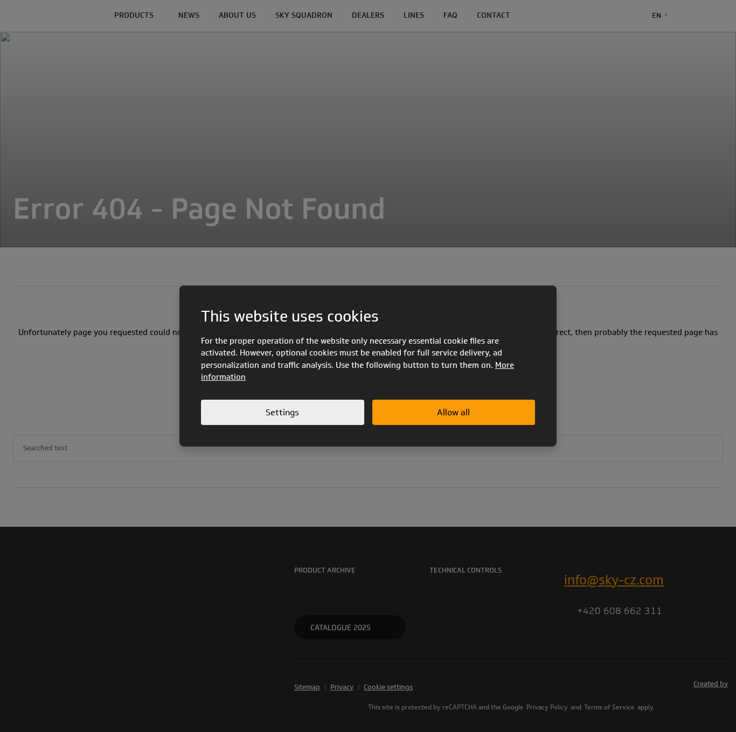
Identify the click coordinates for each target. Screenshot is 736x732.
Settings (282, 412)
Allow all (453, 412)
